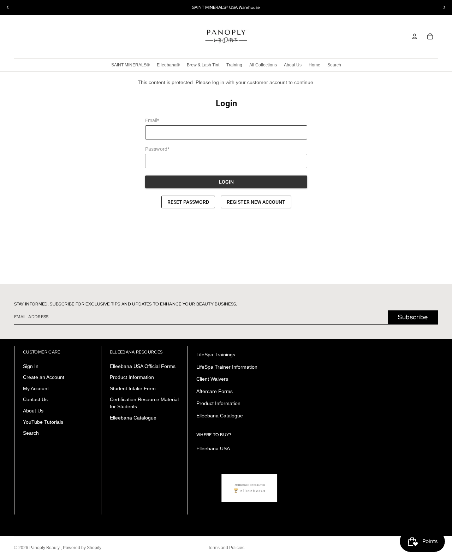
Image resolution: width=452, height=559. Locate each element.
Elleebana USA (213, 449)
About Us (33, 411)
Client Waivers (212, 379)
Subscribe (413, 317)
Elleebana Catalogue (133, 418)
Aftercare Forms (214, 391)
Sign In (30, 366)
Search (31, 433)
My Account (36, 388)
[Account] (414, 36)
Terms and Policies (226, 547)
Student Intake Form (133, 388)
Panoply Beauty (45, 547)
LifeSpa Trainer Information (226, 367)
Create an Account (43, 377)
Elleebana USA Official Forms (143, 366)
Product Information (132, 377)
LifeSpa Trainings (215, 354)
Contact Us (35, 400)
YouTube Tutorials (43, 422)
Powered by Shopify (82, 547)
